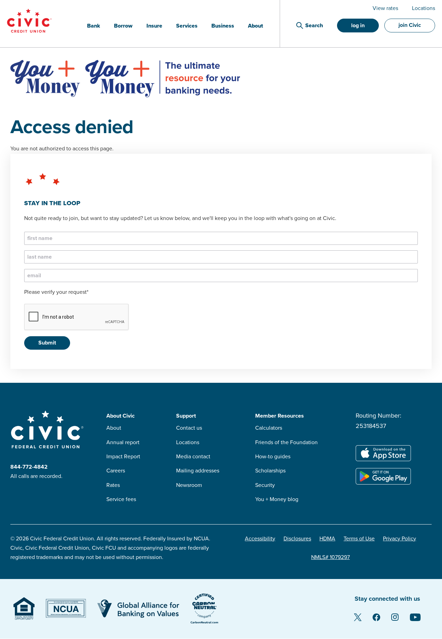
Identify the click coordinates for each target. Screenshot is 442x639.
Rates (113, 485)
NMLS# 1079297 (330, 557)
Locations (423, 8)
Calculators (268, 428)
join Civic (409, 25)
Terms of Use (359, 538)
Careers (115, 470)
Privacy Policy (399, 538)
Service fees (121, 499)
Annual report (123, 442)
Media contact (193, 456)
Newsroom (189, 485)
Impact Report (123, 456)
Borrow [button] (123, 25)
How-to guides (272, 456)
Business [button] (222, 25)
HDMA (327, 538)
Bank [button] (93, 25)
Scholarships (270, 470)
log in (358, 25)
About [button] (255, 25)
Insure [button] (154, 25)
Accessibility (260, 538)
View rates (385, 8)
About (113, 428)
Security (265, 485)
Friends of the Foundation (286, 442)
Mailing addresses (197, 470)
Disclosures (297, 538)
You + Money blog (276, 499)
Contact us (189, 428)
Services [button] (187, 25)
